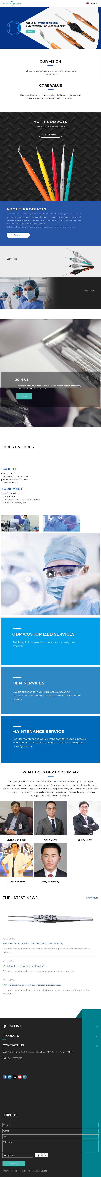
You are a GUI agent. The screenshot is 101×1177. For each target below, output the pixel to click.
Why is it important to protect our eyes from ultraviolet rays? (32, 984)
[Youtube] (20, 1077)
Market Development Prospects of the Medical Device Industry (33, 943)
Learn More (50, 135)
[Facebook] (5, 1077)
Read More (30, 31)
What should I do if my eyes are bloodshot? (23, 966)
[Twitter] (15, 1077)
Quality (17, 235)
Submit (13, 1163)
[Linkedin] (10, 1077)
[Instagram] (25, 1077)
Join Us (23, 396)
